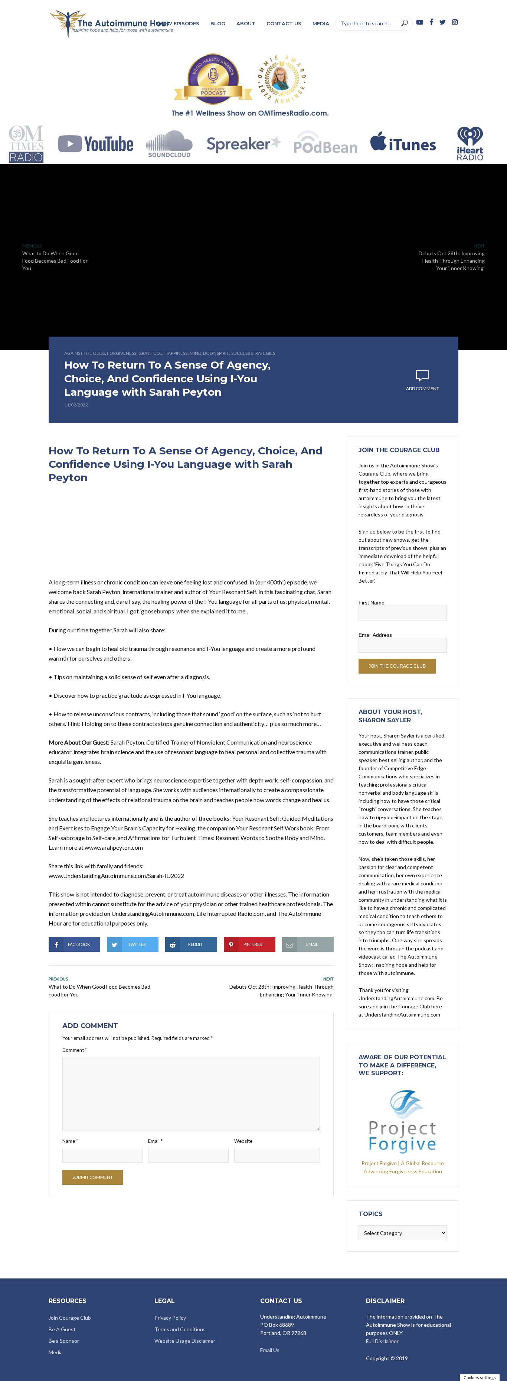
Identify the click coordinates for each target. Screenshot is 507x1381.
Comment (74, 1050)
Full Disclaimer (382, 1341)
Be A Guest (62, 1329)
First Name (372, 603)
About (245, 23)
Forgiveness (121, 353)
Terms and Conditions (180, 1329)
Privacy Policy (170, 1317)
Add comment (422, 388)
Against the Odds (84, 353)
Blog (217, 23)
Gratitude (150, 353)
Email (155, 1141)
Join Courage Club (70, 1317)
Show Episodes (177, 23)
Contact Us (283, 23)
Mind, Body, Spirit (209, 353)
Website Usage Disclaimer (184, 1341)
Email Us (269, 1350)
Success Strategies (253, 353)
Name (70, 1141)
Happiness (175, 353)
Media (321, 23)
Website (243, 1141)
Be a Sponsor (64, 1341)
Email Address (375, 635)
